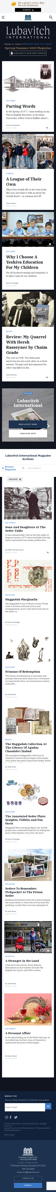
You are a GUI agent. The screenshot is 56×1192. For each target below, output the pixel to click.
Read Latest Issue (28, 424)
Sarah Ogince (11, 203)
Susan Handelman (13, 125)
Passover (10, 595)
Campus (10, 174)
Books (9, 331)
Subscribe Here (28, 433)
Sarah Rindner (11, 375)
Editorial (10, 523)
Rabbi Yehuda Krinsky (16, 550)
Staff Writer (12, 694)
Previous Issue (31, 44)
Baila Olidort (12, 1056)
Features (10, 101)
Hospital (10, 956)
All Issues (46, 44)
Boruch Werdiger (12, 283)
